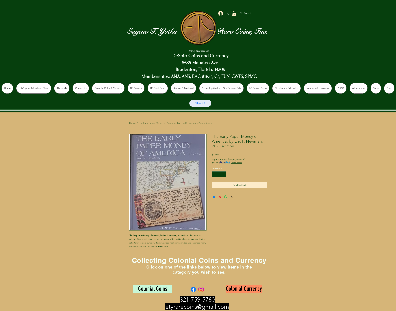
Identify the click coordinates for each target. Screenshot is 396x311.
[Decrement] (214, 174)
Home (132, 122)
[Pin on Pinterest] (220, 197)
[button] (234, 13)
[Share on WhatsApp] (226, 197)
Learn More (236, 162)
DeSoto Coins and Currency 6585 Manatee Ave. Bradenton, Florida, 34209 (200, 62)
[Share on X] (231, 197)
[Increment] (224, 174)
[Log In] (220, 13)
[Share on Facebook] (214, 197)
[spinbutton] (219, 174)
